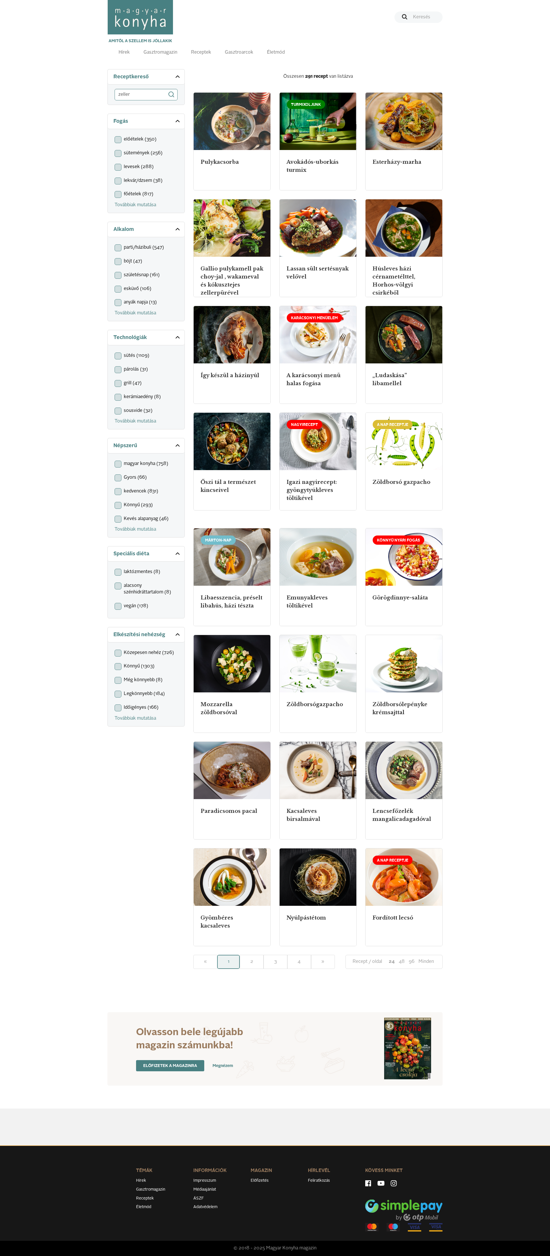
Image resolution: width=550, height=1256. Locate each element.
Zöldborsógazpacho (314, 704)
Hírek (124, 52)
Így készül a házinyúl (230, 375)
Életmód (276, 52)
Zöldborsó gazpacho (401, 482)
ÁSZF (198, 1198)
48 (402, 961)
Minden (426, 961)
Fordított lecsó (392, 918)
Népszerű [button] (125, 445)
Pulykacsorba (220, 162)
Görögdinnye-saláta (400, 598)
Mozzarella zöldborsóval (219, 708)
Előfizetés (260, 1181)
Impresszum (204, 1181)
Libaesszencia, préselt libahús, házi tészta (231, 602)
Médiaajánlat (204, 1189)
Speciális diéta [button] (131, 553)
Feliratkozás (319, 1181)
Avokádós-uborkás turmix (312, 166)
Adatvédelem (205, 1207)
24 (392, 961)
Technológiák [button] (130, 337)
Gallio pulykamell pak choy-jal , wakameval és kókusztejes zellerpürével (232, 281)
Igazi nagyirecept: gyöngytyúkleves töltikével (311, 490)
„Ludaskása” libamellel (389, 379)
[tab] (146, 77)
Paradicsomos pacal (229, 811)
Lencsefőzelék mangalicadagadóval (401, 815)
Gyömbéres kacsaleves (217, 922)
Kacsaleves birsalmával (303, 815)
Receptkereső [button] (131, 76)
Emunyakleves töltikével (307, 602)
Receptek (201, 52)
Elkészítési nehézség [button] (139, 634)
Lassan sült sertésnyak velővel (317, 273)
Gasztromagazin (160, 52)
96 (412, 961)
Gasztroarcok (239, 52)
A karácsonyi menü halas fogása (313, 379)
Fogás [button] (120, 121)
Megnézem (223, 1066)
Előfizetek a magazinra (170, 1066)
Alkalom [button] (123, 229)
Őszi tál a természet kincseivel (228, 486)
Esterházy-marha (396, 162)
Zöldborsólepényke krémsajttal (399, 708)
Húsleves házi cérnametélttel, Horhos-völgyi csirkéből (393, 281)
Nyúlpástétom (306, 918)
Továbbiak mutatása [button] (135, 205)
